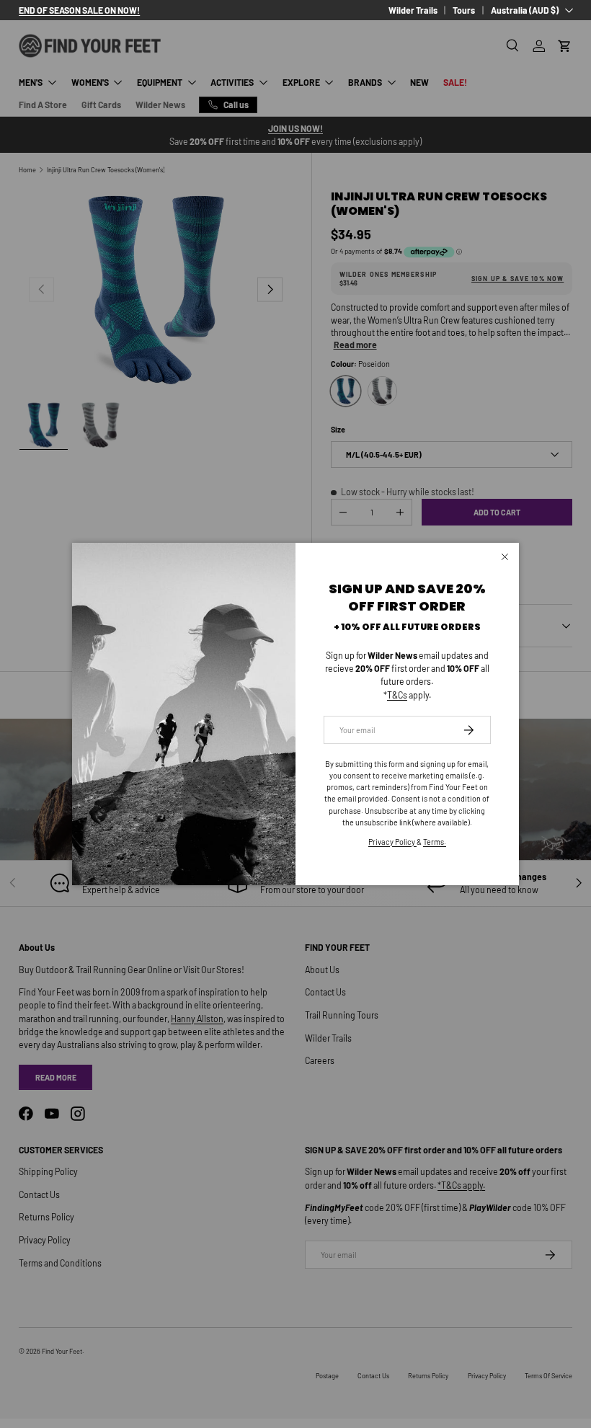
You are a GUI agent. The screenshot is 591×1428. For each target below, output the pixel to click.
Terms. (434, 841)
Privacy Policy (392, 841)
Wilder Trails (412, 10)
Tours (464, 10)
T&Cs (397, 695)
